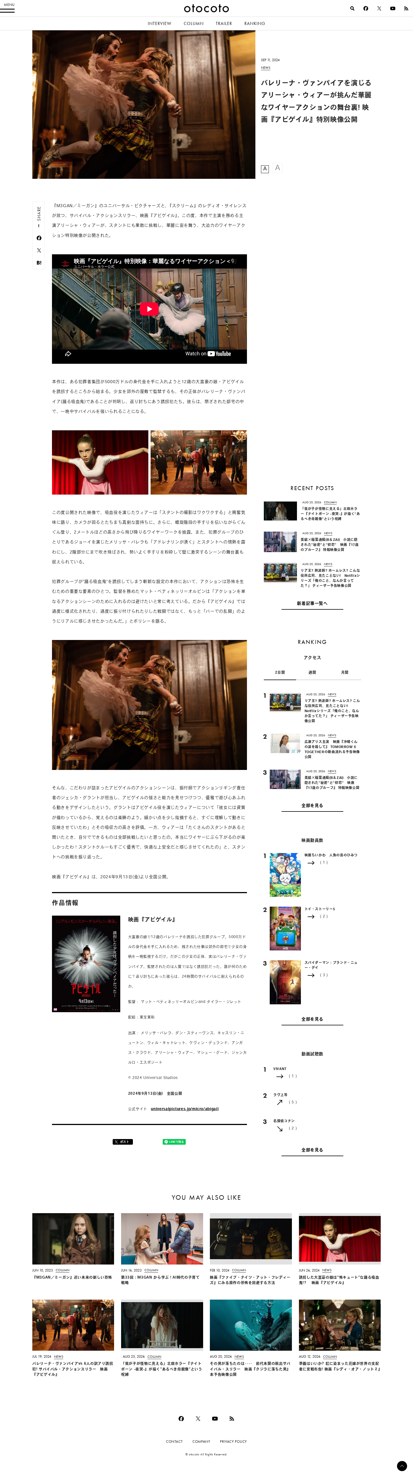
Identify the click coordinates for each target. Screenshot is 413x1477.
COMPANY (201, 1441)
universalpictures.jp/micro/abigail (185, 1109)
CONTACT (174, 1441)
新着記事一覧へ (312, 604)
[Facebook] (366, 8)
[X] (379, 8)
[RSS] (406, 8)
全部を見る (312, 806)
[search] (352, 8)
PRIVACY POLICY (233, 1441)
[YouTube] (393, 8)
